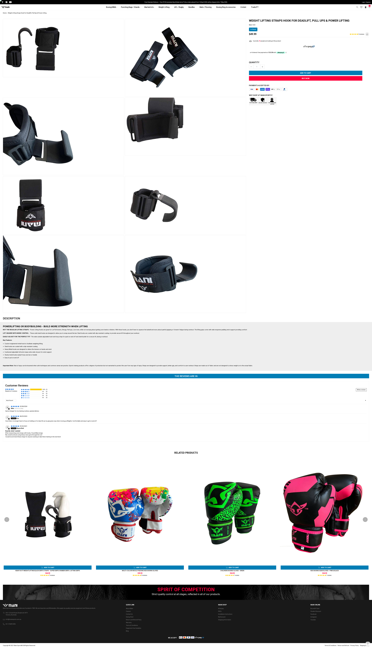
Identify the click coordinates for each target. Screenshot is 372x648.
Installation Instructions (225, 614)
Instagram (313, 617)
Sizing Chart (129, 617)
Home (5, 13)
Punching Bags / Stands (130, 7)
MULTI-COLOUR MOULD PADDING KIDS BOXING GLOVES (140, 570)
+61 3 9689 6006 (10, 624)
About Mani (129, 608)
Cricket (243, 7)
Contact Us (129, 614)
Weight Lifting (163, 7)
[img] (15, 406)
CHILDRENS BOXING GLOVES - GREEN (232, 570)
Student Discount (315, 611)
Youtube (313, 620)
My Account (221, 617)
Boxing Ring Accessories (226, 7)
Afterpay (221, 608)
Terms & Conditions (132, 625)
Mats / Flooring (205, 7)
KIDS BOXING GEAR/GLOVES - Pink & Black (324, 570)
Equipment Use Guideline (133, 628)
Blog (127, 631)
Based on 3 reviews (11, 391)
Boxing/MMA (111, 7)
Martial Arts (149, 7)
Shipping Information (224, 620)
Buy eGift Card (314, 608)
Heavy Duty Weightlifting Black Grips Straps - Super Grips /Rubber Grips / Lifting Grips (47, 570)
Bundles (192, 7)
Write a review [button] (361, 390)
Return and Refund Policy (133, 620)
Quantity (254, 62)
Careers (128, 611)
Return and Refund (343, 645)
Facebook (313, 614)
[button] (354, 34)
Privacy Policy (354, 645)
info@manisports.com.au (13, 619)
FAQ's (220, 611)
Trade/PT (255, 7)
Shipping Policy (364, 645)
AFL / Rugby (179, 7)
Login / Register (366, 2)
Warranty (129, 622)
